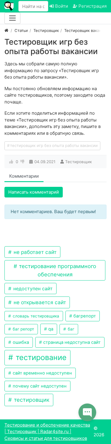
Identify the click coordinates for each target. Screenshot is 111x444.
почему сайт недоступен (39, 386)
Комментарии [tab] (24, 176)
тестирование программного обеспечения (56, 270)
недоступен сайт (32, 288)
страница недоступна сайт (71, 342)
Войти (61, 6)
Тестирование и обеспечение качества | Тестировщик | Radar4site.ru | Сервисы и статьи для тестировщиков (47, 431)
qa (50, 329)
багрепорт (84, 316)
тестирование (40, 357)
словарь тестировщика (35, 316)
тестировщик (30, 399)
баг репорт (23, 329)
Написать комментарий (33, 192)
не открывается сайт (39, 302)
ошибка (20, 342)
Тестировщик (78, 161)
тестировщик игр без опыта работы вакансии (54, 145)
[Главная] (6, 30)
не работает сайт (34, 252)
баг (70, 329)
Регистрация (92, 6)
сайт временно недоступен (42, 373)
